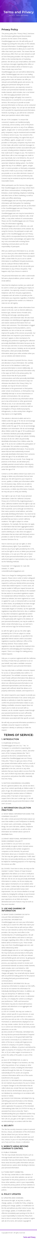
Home (11, 15)
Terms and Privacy (29, 1237)
